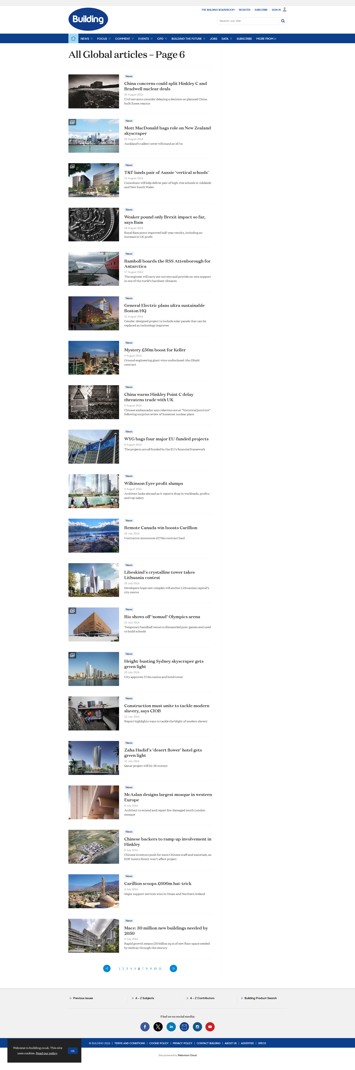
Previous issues (83, 998)
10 (155, 968)
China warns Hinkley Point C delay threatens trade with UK (158, 397)
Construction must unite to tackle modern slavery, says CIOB (166, 708)
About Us (231, 1043)
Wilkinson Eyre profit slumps (153, 483)
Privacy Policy (182, 1043)
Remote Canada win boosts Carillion (160, 527)
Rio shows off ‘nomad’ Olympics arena (162, 616)
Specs (262, 1043)
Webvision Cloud (187, 1055)
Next (173, 968)
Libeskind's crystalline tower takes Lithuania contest (159, 574)
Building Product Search (261, 998)
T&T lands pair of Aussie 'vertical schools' (166, 172)
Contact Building (208, 1043)
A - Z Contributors (202, 998)
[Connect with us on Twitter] (158, 1027)
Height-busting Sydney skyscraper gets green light (164, 663)
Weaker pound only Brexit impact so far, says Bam (164, 219)
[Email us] (184, 1027)
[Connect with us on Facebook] (145, 1027)
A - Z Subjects (144, 998)
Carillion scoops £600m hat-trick (158, 883)
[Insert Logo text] (88, 30)
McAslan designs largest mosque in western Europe (168, 797)
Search (283, 21)
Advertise (247, 1043)
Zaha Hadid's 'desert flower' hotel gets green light (163, 752)
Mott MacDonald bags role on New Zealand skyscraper (167, 130)
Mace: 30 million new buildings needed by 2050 (166, 930)
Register (244, 9)
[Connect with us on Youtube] (210, 1027)
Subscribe (261, 9)
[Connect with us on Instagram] (197, 1027)
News (129, 76)
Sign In (276, 9)
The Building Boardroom (218, 9)
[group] (265, 38)
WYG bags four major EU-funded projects (166, 439)
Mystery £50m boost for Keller (155, 350)
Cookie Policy (159, 1043)
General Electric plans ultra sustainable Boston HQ (164, 308)
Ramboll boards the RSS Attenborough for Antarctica (167, 263)
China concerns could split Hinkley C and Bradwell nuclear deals (165, 86)
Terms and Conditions (129, 1043)
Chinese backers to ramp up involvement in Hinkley (167, 841)
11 (160, 968)
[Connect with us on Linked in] (171, 1027)
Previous (107, 968)
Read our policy (46, 1053)
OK (73, 1051)
